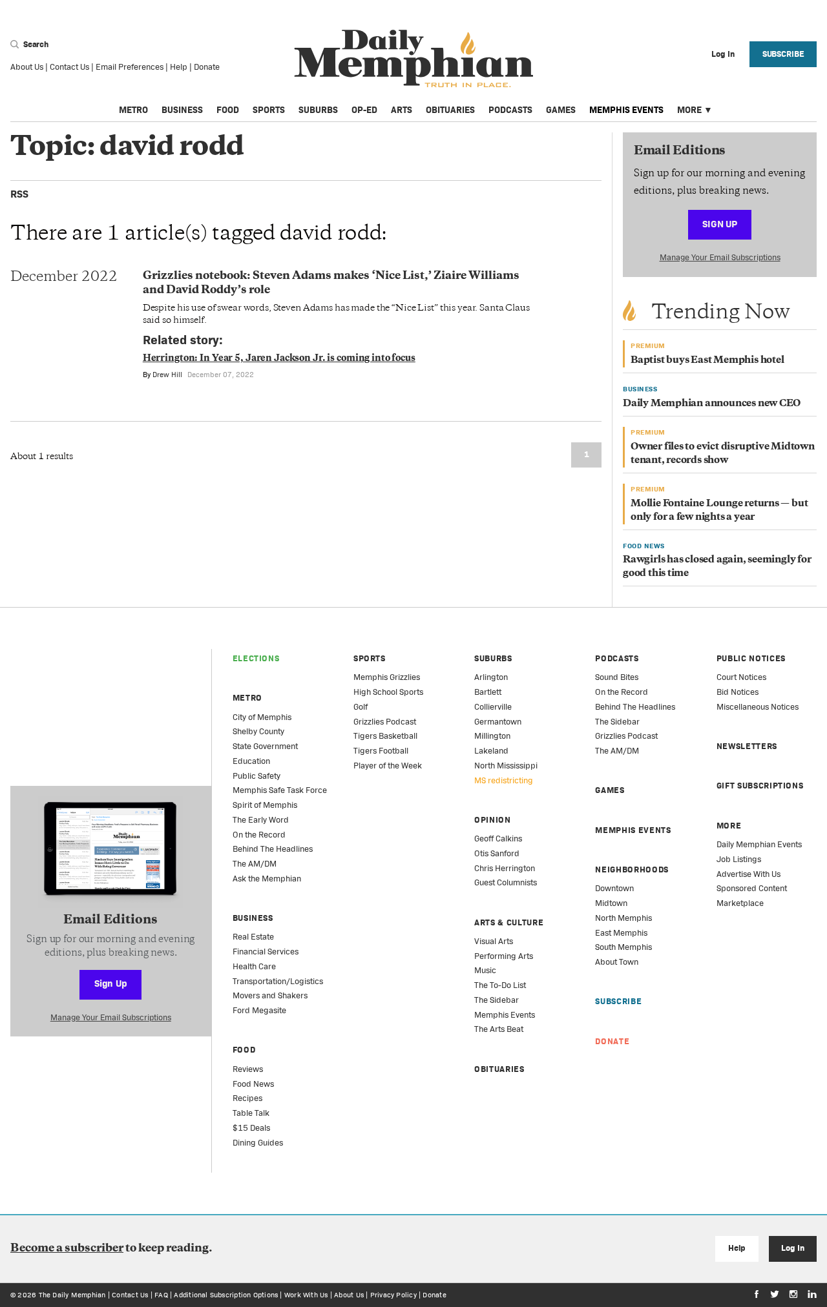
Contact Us (69, 67)
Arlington (491, 677)
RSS (19, 194)
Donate (207, 67)
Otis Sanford (496, 853)
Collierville (493, 707)
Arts (401, 110)
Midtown (611, 903)
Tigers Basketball (385, 736)
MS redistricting (503, 780)
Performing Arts (503, 956)
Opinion (492, 820)
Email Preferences (129, 67)
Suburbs (318, 110)
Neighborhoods (631, 869)
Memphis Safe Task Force (280, 790)
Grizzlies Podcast (384, 721)
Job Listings (739, 859)
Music (485, 970)
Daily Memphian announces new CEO (712, 404)
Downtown (614, 888)
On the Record (259, 834)
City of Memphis (262, 717)
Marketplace (740, 903)
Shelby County (258, 731)
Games (561, 110)
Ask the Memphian (267, 878)
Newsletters (747, 746)
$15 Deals (251, 1128)
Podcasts (510, 110)
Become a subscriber (66, 1249)
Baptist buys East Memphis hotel (707, 360)
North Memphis (623, 918)
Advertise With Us (748, 874)
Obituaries (450, 110)
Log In (792, 1248)
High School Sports (388, 692)
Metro (133, 110)
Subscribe (783, 54)
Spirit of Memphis (265, 805)
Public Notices (751, 658)
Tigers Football (380, 751)
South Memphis (623, 947)
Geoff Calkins (498, 838)
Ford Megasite (259, 1010)
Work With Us (306, 1295)
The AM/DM (255, 864)
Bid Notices (738, 692)
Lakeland (491, 751)
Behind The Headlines (273, 849)
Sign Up (719, 223)
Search (34, 44)
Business (182, 110)
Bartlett (487, 692)
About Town (616, 962)
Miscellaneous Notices (758, 707)
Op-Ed (364, 110)
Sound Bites (616, 677)
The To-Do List (500, 985)
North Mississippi (506, 765)
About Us (26, 67)
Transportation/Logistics (278, 981)
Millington (492, 736)
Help (178, 67)
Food (227, 110)
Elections (256, 658)
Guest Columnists (505, 882)
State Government (265, 746)
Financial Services (265, 951)
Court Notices (741, 677)
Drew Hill (167, 374)
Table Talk (251, 1113)
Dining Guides (258, 1142)
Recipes (247, 1098)
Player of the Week (387, 765)
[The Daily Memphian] (414, 59)
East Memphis (621, 933)
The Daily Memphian (72, 1295)
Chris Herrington (504, 868)
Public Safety (256, 776)
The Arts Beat (498, 1029)
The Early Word (261, 820)
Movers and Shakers (270, 995)
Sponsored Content (752, 888)
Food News (253, 1084)
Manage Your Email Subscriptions (720, 257)
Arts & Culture (508, 922)
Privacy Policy (393, 1295)
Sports (269, 110)
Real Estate (253, 937)
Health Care (254, 966)
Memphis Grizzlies (386, 677)
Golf (360, 707)
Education (251, 761)
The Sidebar (496, 1000)
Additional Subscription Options (226, 1295)
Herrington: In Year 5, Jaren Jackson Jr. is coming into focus (279, 359)
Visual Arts (493, 941)
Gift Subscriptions (760, 785)
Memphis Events (626, 110)
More (689, 110)
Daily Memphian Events (759, 844)
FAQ (161, 1295)
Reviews (248, 1069)
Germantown (497, 721)
